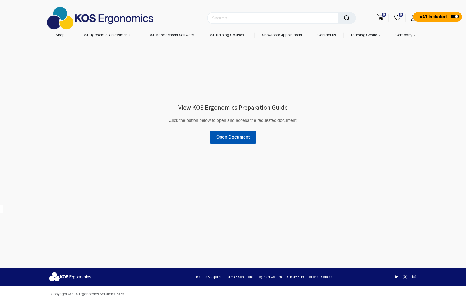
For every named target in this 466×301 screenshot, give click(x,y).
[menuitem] (171, 35)
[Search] (347, 18)
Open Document (233, 137)
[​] (396, 277)
